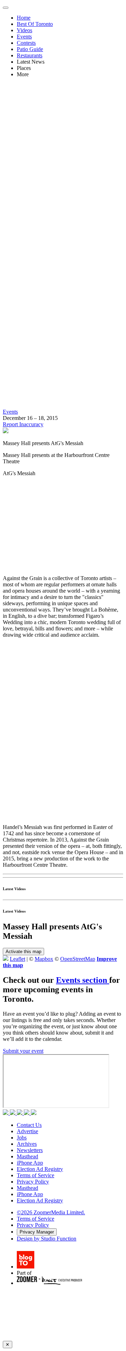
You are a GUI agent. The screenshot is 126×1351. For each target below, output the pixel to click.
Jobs (22, 1138)
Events (24, 37)
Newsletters (30, 1150)
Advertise (27, 1131)
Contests (26, 43)
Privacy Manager (37, 1232)
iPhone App (30, 1163)
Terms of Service (35, 1175)
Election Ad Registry (40, 1169)
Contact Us (29, 1125)
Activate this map (23, 951)
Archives (27, 1144)
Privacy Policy (33, 1182)
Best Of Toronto (35, 24)
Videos (24, 30)
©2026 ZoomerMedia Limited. (51, 1212)
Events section (82, 980)
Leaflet (17, 959)
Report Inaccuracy (23, 424)
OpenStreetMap (77, 959)
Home (23, 18)
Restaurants (29, 55)
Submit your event (23, 1051)
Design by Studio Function (46, 1239)
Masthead (27, 1156)
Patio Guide (30, 49)
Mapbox (44, 959)
